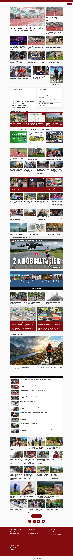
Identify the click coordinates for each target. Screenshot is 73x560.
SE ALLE (21, 89)
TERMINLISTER (42, 3)
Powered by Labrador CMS (36, 558)
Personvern (52, 538)
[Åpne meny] (65, 4)
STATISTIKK (51, 3)
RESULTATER (33, 3)
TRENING (16, 3)
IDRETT (9, 3)
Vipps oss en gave (67, 0)
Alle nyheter (36, 515)
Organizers (43, 548)
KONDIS (59, 3)
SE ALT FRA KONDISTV (36, 288)
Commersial (39, 548)
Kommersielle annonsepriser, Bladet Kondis (35, 540)
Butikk (54, 0)
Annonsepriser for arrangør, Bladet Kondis (35, 542)
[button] (12, 119)
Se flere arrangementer (36, 146)
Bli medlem (69, 3)
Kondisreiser (59, 0)
